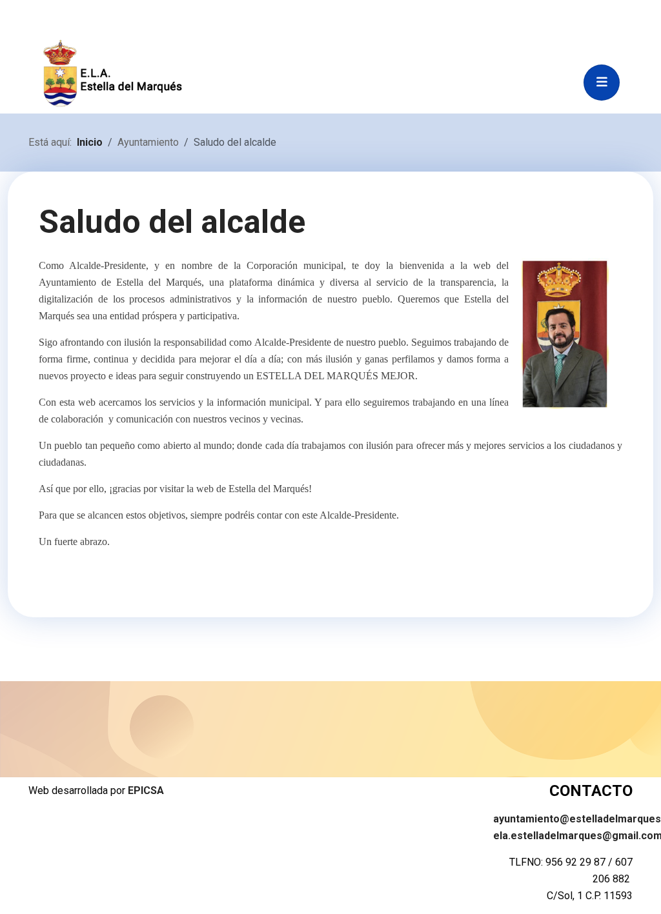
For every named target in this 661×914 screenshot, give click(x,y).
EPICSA (146, 790)
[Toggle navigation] (602, 83)
